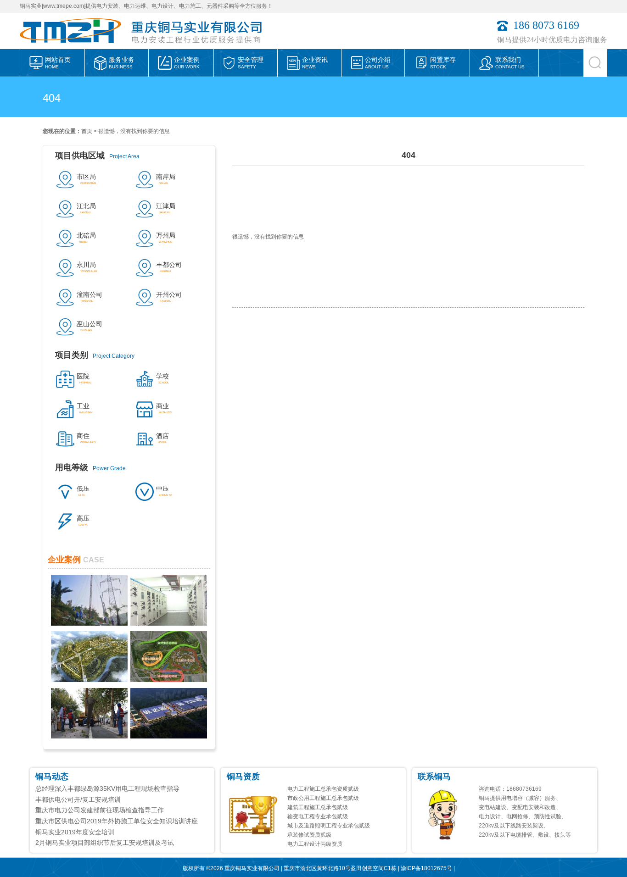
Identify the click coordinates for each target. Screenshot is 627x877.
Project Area (97, 155)
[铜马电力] (74, 46)
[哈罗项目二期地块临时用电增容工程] (89, 679)
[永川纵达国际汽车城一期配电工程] (168, 736)
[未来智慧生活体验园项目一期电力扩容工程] (168, 679)
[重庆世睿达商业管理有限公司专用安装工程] (168, 623)
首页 (86, 131)
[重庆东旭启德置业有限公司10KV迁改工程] (89, 736)
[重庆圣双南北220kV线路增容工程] (89, 623)
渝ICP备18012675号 (426, 868)
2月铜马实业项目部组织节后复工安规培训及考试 (104, 842)
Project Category (94, 355)
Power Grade (90, 467)
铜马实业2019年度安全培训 (74, 832)
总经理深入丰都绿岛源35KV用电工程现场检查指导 (107, 788)
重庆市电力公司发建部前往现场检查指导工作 (99, 810)
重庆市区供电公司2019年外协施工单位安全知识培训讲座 (116, 821)
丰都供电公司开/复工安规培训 (78, 799)
